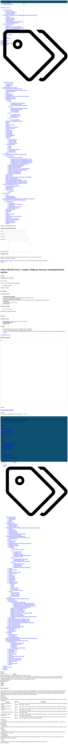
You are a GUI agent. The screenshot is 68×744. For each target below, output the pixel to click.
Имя (1, 231)
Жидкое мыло (11, 203)
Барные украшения (10, 91)
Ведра (7, 92)
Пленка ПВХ (9, 188)
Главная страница (5, 260)
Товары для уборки (10, 221)
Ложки (10, 147)
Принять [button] (8, 680)
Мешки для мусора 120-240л (14, 171)
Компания (3, 239)
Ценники (8, 86)
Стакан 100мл (9, 130)
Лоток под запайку (10, 124)
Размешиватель (11, 150)
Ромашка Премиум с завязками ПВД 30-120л (21, 162)
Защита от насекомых (11, 209)
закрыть (2, 672)
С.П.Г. (9, 118)
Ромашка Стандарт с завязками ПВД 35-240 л (21, 160)
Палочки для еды (12, 151)
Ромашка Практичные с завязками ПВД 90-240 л (22, 161)
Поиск (15, 462)
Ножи (9, 148)
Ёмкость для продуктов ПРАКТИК (14, 26)
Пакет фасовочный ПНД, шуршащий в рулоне (16, 183)
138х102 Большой (15, 111)
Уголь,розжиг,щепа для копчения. (10, 457)
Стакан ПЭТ (9, 136)
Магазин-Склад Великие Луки (8, 432)
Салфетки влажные (10, 17)
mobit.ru (9, 459)
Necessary (4, 697)
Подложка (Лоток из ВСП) (12, 127)
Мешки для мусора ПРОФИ (14, 173)
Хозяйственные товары (22, 640)
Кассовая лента (9, 83)
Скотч (7, 195)
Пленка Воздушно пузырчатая (13, 185)
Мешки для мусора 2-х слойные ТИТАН (17, 169)
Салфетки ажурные (10, 19)
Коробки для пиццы (10, 11)
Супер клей (8, 217)
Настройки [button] (3, 680)
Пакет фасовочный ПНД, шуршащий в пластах (16, 181)
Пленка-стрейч (6, 455)
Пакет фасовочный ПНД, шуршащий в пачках (16, 180)
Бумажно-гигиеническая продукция (11, 444)
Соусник (8, 129)
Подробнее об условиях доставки (8, 311)
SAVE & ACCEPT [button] (5, 742)
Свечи (7, 212)
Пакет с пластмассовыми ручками (13, 179)
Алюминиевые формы (22, 90)
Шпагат (7, 223)
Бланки (10, 521)
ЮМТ (9, 101)
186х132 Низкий (15, 110)
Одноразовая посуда (7, 448)
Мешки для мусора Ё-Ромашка (15, 166)
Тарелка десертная (12, 139)
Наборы (7, 125)
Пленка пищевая (9, 189)
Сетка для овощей (10, 213)
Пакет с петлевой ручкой (11, 178)
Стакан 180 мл (9, 131)
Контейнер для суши (10, 97)
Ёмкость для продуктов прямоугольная (14, 27)
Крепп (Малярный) (10, 196)
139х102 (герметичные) (19, 549)
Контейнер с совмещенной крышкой (19, 108)
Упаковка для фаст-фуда (11, 12)
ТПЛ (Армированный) (11, 197)
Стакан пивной (9, 134)
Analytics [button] (3, 729)
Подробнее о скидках (5, 334)
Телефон (2, 236)
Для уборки (8, 25)
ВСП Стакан (9, 93)
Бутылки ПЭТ (6, 447)
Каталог (11, 260)
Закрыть (2, 407)
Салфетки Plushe (9, 20)
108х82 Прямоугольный (16, 109)
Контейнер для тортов (11, 98)
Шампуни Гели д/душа (13, 207)
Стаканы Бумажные (10, 135)
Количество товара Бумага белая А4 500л (11, 414)
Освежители (11, 205)
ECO (9, 192)
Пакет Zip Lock (9, 175)
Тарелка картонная (12, 143)
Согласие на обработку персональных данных (11, 422)
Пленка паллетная (10, 187)
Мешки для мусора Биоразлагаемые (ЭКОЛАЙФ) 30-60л (24, 616)
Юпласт (10, 106)
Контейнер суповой (15, 115)
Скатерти (8, 215)
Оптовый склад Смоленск (7, 428)
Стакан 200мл (9, 133)
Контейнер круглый (15, 114)
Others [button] (2, 739)
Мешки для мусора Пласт (14, 172)
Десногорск (11, 191)
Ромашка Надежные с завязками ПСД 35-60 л (21, 159)
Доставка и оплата (7, 285)
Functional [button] (3, 719)
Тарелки (8, 137)
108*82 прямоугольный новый (18, 103)
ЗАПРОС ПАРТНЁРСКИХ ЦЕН (8, 225)
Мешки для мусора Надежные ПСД (16, 165)
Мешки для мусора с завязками (15, 157)
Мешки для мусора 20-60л (14, 167)
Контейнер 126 (14, 117)
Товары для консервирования (12, 218)
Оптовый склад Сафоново (7, 430)
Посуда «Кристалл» (10, 128)
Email (2, 233)
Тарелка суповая (12, 141)
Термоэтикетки (9, 85)
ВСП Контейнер (9, 95)
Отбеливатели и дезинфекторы (15, 204)
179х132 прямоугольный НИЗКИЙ (19, 105)
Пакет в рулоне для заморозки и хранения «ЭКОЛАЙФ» (19, 177)
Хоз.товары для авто (10, 222)
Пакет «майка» (9, 174)
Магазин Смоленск (5, 435)
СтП (9, 113)
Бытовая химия (9, 201)
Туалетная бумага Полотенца (12, 22)
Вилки (9, 145)
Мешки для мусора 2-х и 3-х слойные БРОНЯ (18, 168)
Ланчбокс (8, 122)
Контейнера (8, 99)
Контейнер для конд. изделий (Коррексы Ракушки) (17, 96)
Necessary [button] (3, 695)
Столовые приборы (10, 144)
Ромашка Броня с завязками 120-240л (19, 163)
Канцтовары (8, 210)
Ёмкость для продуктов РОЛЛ (12, 29)
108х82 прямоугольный (16, 104)
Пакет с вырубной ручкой (14, 623)
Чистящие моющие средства (14, 206)
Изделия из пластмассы (8, 445)
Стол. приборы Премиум (14, 149)
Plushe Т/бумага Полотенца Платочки (14, 21)
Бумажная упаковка (7, 442)
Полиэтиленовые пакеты (24, 598)
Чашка (7, 153)
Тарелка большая (12, 140)
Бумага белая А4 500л (7, 410)
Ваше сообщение (4, 251)
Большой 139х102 (15, 119)
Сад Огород (8, 211)
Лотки (7, 123)
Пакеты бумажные (10, 13)
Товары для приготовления (12, 219)
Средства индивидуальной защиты (14, 216)
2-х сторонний (11, 635)
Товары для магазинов (8, 446)
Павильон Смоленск (5, 437)
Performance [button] (3, 724)
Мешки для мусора (10, 155)
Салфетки (8, 16)
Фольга (10, 662)
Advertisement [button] (4, 734)
